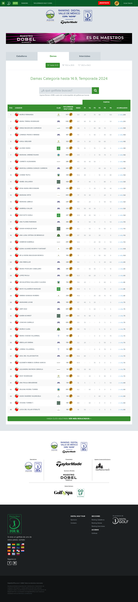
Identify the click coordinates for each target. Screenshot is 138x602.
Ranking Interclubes (98, 526)
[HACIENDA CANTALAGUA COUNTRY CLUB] (58, 396)
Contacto (74, 523)
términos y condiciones (25, 593)
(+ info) (120, 115)
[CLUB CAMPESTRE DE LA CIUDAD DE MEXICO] (58, 121)
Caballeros (21, 56)
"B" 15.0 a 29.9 (68, 65)
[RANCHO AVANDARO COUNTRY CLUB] (58, 195)
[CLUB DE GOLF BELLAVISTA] (58, 115)
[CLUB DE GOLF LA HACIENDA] (58, 235)
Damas (53, 56)
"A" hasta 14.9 (52, 65)
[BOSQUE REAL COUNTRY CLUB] (58, 162)
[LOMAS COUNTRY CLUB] (58, 148)
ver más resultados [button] (68, 418)
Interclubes (84, 56)
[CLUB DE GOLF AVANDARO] (58, 410)
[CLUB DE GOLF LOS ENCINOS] (58, 128)
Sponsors (74, 520)
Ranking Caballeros (98, 520)
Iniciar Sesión (128, 3)
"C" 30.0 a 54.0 (84, 65)
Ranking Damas (97, 523)
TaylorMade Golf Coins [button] (43, 3)
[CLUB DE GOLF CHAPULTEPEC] (58, 249)
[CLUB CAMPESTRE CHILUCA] (58, 336)
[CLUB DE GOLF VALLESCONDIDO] (58, 182)
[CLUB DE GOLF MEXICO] (58, 175)
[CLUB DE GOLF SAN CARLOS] (58, 155)
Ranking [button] (24, 3)
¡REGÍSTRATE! (104, 3)
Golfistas (94, 533)
